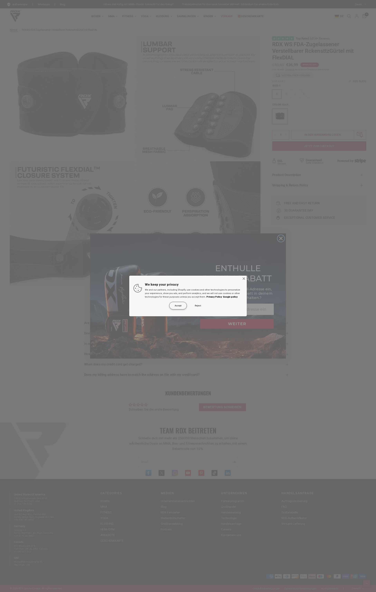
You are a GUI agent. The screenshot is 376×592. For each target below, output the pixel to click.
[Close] (244, 279)
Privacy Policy (214, 297)
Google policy (230, 297)
